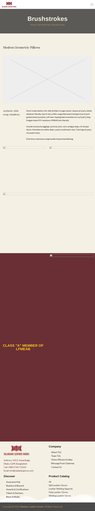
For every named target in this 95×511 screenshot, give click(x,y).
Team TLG (56, 456)
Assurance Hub (13, 482)
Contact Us (56, 467)
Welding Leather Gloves (60, 495)
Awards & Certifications (17, 489)
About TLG (56, 452)
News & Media (13, 497)
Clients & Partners (14, 493)
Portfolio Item (44, 24)
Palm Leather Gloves (58, 492)
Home (33, 24)
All (50, 482)
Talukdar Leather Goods (31, 507)
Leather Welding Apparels (61, 488)
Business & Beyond (15, 485)
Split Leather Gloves (58, 485)
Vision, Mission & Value (61, 459)
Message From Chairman (62, 463)
